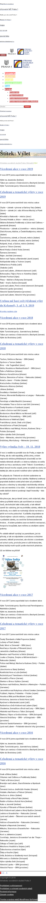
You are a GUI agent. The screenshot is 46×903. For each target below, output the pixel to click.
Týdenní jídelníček (13, 83)
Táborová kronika (16, 95)
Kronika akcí (14, 92)
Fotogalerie (10, 73)
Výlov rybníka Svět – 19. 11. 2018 (20, 446)
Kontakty (9, 80)
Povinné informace (8, 892)
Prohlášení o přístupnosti (11, 886)
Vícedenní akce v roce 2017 (16, 594)
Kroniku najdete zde (8, 311)
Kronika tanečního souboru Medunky (23, 102)
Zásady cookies (7, 894)
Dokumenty (10, 76)
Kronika (8, 89)
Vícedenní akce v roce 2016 (16, 732)
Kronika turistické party (18, 98)
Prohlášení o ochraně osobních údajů (16, 888)
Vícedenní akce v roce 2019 (16, 168)
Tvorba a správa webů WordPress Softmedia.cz (20, 899)
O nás (7, 86)
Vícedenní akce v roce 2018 (16, 317)
